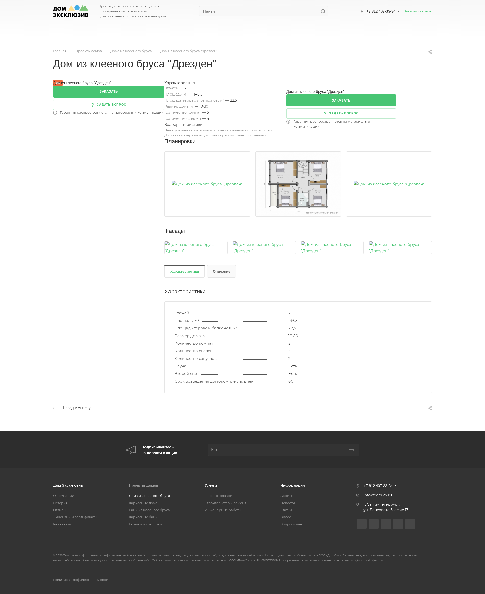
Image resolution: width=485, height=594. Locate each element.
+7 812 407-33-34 (380, 11)
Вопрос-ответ (292, 524)
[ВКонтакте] (362, 524)
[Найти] (324, 11)
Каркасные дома (143, 503)
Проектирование (219, 496)
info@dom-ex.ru (377, 495)
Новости (287, 503)
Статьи (286, 510)
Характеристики (184, 271)
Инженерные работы (223, 510)
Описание (221, 271)
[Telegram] (374, 524)
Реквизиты (62, 524)
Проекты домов (143, 485)
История (60, 503)
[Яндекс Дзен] (398, 524)
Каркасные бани (143, 517)
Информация (292, 485)
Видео (285, 517)
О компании (63, 496)
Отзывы (59, 510)
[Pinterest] (410, 524)
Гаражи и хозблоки (145, 524)
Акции (286, 496)
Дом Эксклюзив (68, 485)
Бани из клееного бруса (149, 510)
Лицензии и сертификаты (75, 517)
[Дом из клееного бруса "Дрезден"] (207, 183)
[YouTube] (386, 524)
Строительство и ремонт (225, 503)
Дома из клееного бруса (149, 496)
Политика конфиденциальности (80, 580)
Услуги (211, 485)
